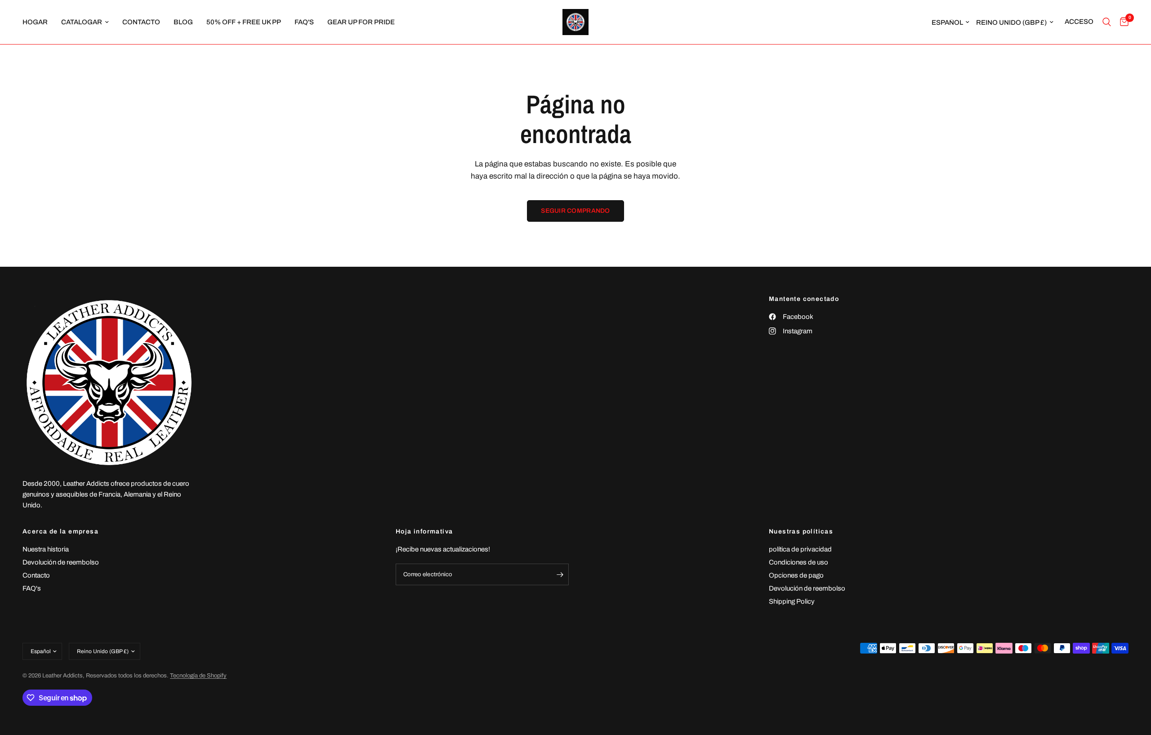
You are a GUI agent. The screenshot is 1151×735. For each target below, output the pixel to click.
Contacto (36, 575)
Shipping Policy (792, 601)
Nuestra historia (45, 549)
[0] (1122, 22)
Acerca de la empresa (60, 532)
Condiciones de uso (798, 562)
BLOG (183, 22)
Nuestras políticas (801, 532)
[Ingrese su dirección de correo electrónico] (560, 574)
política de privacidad (800, 549)
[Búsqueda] (1106, 22)
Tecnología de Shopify (198, 675)
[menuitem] (38, 22)
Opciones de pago (796, 575)
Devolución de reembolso (60, 562)
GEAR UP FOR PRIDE (361, 22)
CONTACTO (141, 22)
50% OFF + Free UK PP (243, 22)
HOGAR (35, 22)
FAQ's (304, 22)
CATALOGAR (81, 22)
